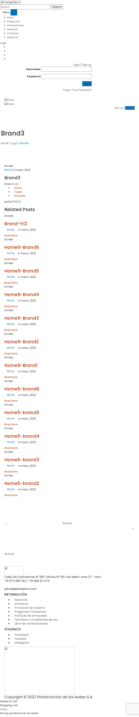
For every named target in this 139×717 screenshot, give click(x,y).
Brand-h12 (15, 224)
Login (3, 43)
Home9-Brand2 (21, 342)
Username (33, 69)
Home (5, 143)
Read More (11, 235)
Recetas (12, 29)
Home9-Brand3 (21, 318)
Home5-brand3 (21, 460)
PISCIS (8, 170)
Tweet (18, 192)
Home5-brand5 (21, 413)
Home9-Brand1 (21, 365)
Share (18, 188)
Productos (13, 21)
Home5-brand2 (21, 483)
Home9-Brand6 (21, 247)
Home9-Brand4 (21, 295)
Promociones (15, 25)
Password (33, 76)
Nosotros (12, 37)
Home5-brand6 (21, 389)
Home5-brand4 (21, 436)
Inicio (10, 17)
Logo (14, 143)
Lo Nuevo (13, 33)
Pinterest (20, 196)
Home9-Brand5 (21, 271)
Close (3, 709)
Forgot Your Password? (77, 90)
